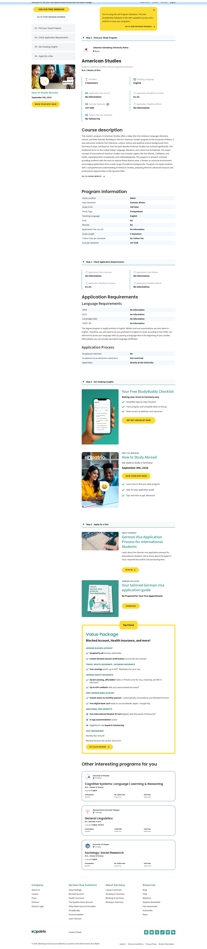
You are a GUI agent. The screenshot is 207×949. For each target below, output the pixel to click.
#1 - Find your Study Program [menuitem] (48, 28)
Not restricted (136, 358)
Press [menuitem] (34, 898)
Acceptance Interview (91, 353)
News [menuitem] (145, 914)
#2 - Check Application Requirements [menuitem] (51, 37)
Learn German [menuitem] (75, 918)
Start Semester (89, 202)
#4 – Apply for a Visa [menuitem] (44, 56)
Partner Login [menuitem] (38, 906)
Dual (84, 220)
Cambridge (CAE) (89, 318)
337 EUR (134, 242)
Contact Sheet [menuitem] (75, 932)
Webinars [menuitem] (147, 898)
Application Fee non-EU (93, 229)
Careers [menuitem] (35, 894)
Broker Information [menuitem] (166, 944)
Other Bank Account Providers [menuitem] (82, 906)
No (131, 220)
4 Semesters (136, 233)
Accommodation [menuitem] (76, 914)
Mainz (133, 198)
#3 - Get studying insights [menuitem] (46, 46)
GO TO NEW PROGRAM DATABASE (138, 26)
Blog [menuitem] (145, 889)
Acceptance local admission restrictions (100, 358)
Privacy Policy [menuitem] (151, 944)
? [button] (107, 104)
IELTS (84, 314)
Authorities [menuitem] (148, 910)
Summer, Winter (137, 202)
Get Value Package (98, 747)
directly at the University (141, 362)
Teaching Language (91, 216)
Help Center (145, 2)
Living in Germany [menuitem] (114, 889)
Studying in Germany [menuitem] (115, 894)
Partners (164, 2)
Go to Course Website (92, 176)
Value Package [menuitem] (75, 889)
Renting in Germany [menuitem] (114, 902)
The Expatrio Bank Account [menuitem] (81, 902)
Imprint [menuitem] (123, 944)
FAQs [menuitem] (145, 894)
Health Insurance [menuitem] (76, 898)
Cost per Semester (90, 242)
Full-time (134, 207)
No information (137, 229)
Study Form (87, 207)
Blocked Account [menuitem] (76, 894)
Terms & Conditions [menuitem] (136, 944)
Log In (172, 2)
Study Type (87, 211)
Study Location (89, 198)
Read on (129, 570)
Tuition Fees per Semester (94, 238)
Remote (85, 224)
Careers (155, 2)
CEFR (84, 309)
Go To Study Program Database (51, 17)
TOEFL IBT (87, 323)
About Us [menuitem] (36, 889)
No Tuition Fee (137, 238)
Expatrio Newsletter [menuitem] (151, 902)
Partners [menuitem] (35, 902)
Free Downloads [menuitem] (150, 906)
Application (87, 362)
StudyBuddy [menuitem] (74, 910)
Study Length (88, 233)
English (133, 216)
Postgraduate (136, 211)
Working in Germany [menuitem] (115, 898)
